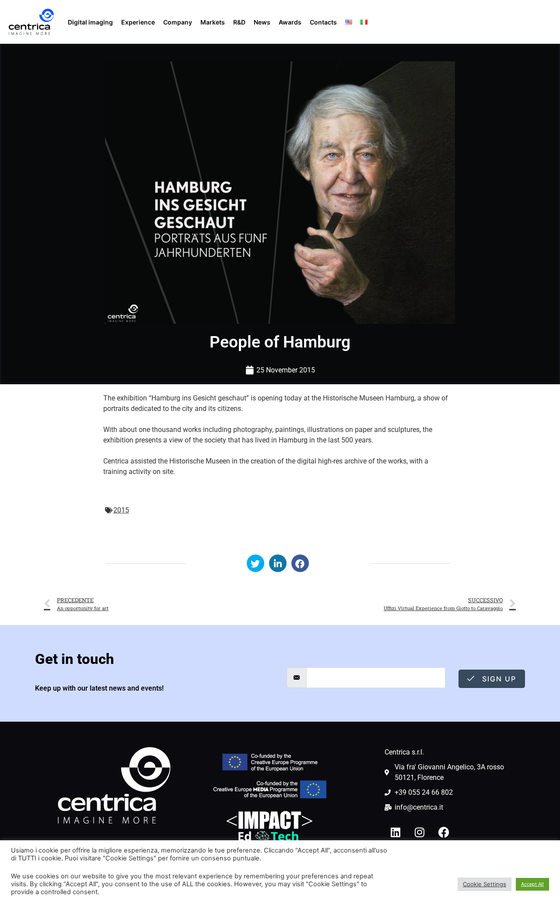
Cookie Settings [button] (484, 884)
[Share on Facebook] (300, 563)
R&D (239, 22)
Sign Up (498, 678)
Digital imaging (90, 22)
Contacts (323, 22)
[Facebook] (444, 832)
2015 (121, 510)
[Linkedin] (395, 832)
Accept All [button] (532, 884)
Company (177, 22)
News (262, 22)
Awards (290, 22)
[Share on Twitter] (255, 563)
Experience (138, 22)
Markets (212, 22)
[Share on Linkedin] (278, 563)
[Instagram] (419, 832)
